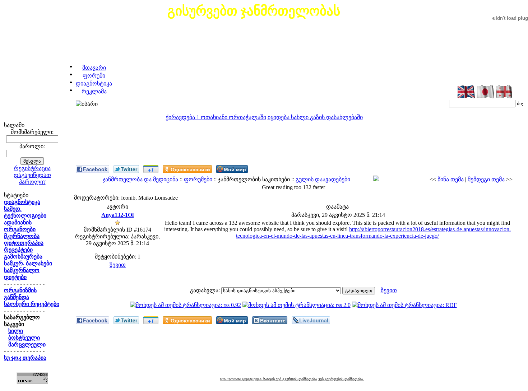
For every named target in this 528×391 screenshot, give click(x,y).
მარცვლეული (27, 344)
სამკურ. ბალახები (28, 263)
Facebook (95, 169)
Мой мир (235, 169)
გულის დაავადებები (323, 179)
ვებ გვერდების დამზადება (341, 379)
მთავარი (94, 68)
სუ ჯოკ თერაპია (25, 358)
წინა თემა (450, 179)
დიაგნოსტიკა (94, 83)
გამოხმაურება (23, 256)
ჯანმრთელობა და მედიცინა (140, 179)
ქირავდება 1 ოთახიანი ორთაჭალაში (216, 117)
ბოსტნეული (24, 338)
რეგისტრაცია (32, 168)
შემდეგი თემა (486, 179)
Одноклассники (190, 169)
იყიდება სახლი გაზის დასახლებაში (315, 117)
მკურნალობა (22, 236)
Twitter (129, 169)
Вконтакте (273, 320)
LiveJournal (313, 320)
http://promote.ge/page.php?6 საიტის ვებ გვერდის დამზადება (268, 379)
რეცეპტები (18, 250)
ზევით (118, 265)
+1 (151, 169)
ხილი (15, 331)
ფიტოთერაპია (23, 243)
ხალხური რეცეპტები (31, 304)
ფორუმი (94, 76)
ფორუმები (198, 179)
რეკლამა (94, 91)
